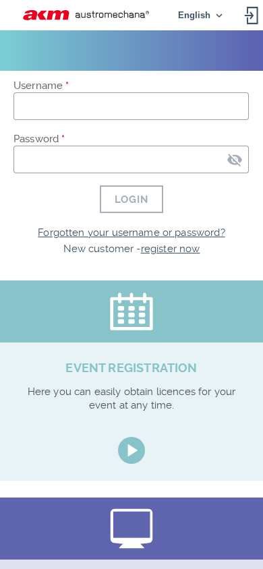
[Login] (252, 15)
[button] (86, 15)
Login (131, 199)
